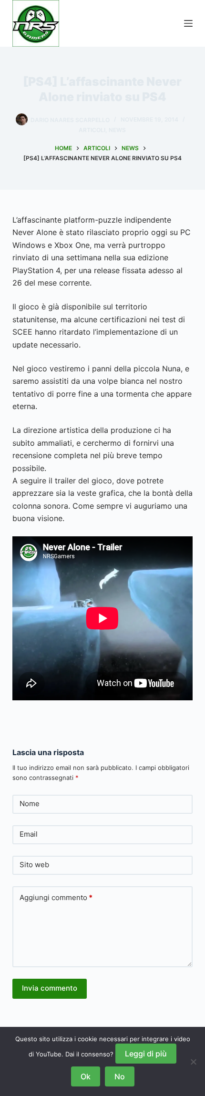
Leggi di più (146, 1053)
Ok (86, 1076)
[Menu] (188, 23)
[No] (193, 1061)
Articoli (92, 129)
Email (29, 834)
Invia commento (49, 988)
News (117, 129)
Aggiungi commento (56, 897)
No (119, 1076)
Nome (30, 803)
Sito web (34, 864)
